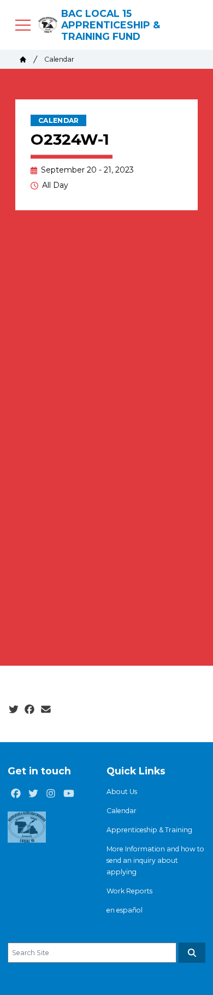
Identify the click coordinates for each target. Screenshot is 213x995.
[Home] (23, 59)
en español (124, 910)
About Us (121, 791)
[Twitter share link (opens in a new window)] (14, 709)
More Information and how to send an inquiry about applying (155, 860)
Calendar (59, 59)
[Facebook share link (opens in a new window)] (29, 709)
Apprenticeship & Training (149, 830)
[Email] (46, 709)
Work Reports (129, 891)
